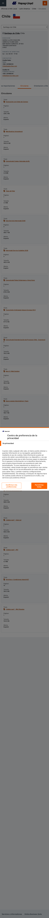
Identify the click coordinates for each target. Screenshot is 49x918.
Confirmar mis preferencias (11, 486)
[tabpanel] (24, 466)
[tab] (24, 443)
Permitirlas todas (39, 486)
